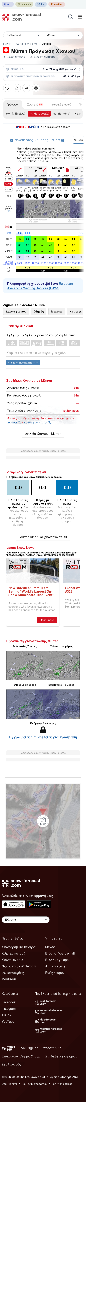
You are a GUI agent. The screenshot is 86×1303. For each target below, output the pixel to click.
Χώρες (7, 44)
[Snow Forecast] (20, 17)
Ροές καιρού (55, 972)
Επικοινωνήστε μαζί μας (21, 1056)
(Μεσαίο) (39, 113)
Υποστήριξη (52, 1048)
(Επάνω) (15, 113)
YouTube (8, 1021)
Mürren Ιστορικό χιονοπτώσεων (43, 537)
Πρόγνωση (13, 104)
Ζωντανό (32, 104)
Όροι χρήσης (9, 1084)
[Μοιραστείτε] (26, 88)
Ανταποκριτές (56, 966)
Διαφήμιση (29, 1048)
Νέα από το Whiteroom (19, 966)
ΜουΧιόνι (9, 979)
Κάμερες (76, 311)
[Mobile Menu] (80, 16)
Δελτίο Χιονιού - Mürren (43, 433)
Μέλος (50, 946)
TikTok (6, 1015)
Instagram (9, 1008)
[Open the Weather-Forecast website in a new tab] (56, 4)
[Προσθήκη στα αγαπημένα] (7, 88)
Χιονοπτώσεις (13, 959)
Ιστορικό (56, 311)
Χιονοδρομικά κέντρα (19, 946)
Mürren (46, 44)
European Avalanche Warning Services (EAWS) (40, 285)
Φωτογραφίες (13, 972)
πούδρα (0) (13, 422)
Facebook (9, 1002)
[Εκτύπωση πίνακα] (36, 88)
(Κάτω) (61, 113)
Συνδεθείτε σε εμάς (61, 1056)
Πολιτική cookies (62, 1084)
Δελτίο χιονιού (16, 311)
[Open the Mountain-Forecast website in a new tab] (24, 4)
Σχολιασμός (11, 1064)
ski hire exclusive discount (55, 127)
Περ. (9, 210)
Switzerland (26, 44)
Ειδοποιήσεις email (60, 953)
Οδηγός (39, 311)
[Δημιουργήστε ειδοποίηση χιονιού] (17, 88)
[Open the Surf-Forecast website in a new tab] (8, 4)
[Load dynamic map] (43, 821)
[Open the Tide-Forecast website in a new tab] (41, 4)
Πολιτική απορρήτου (34, 1084)
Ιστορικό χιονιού (61, 104)
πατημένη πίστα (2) (37, 422)
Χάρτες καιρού (13, 953)
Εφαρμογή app (57, 959)
